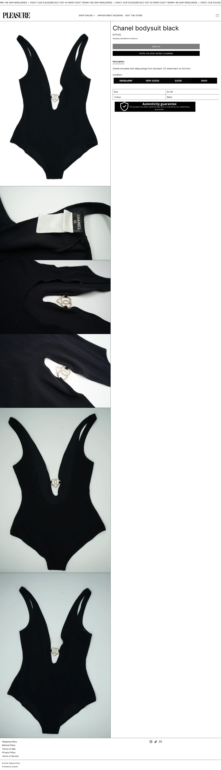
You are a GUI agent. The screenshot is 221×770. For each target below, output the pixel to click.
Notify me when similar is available (156, 53)
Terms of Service (10, 756)
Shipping (116, 38)
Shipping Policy (9, 741)
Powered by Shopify (10, 767)
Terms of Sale (8, 749)
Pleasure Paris (14, 763)
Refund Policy (8, 745)
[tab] (118, 62)
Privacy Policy (9, 752)
